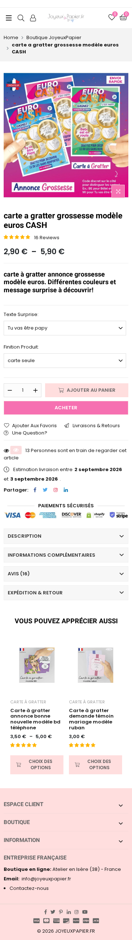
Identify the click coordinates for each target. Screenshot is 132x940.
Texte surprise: (21, 314)
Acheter (66, 407)
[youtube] (85, 912)
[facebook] (45, 912)
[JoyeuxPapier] (66, 18)
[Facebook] (34, 490)
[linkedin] (69, 912)
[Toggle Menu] (9, 18)
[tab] (66, 536)
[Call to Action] (33, 18)
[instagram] (76, 912)
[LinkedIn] (65, 490)
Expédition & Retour (35, 592)
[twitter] (53, 912)
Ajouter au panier (91, 390)
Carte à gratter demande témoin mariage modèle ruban (91, 719)
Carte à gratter (28, 702)
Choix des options (40, 765)
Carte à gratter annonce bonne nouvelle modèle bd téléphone (35, 719)
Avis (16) (19, 573)
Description (24, 536)
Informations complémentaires (51, 555)
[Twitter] (45, 490)
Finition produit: (21, 346)
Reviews (46, 237)
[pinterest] (61, 912)
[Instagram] (55, 490)
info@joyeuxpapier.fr (37, 878)
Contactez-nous (29, 888)
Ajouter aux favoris (34, 425)
